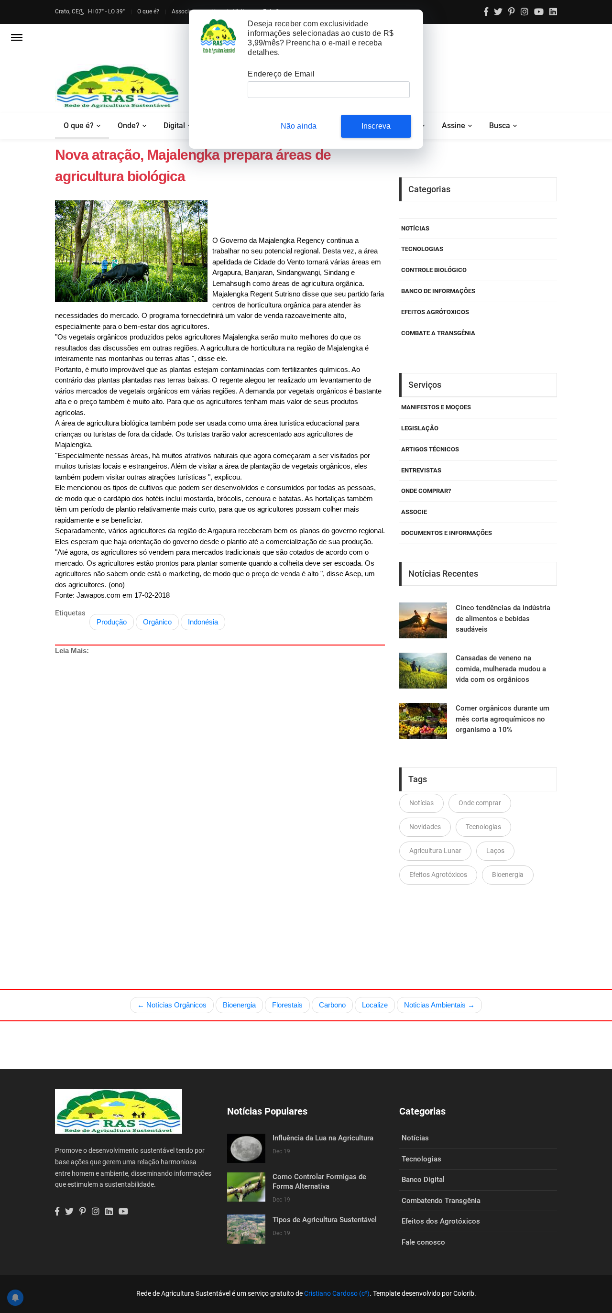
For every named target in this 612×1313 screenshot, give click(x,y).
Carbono (332, 1005)
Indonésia (203, 622)
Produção (112, 622)
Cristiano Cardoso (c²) (337, 1293)
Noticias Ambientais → (439, 1005)
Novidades (425, 827)
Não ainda (299, 126)
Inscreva (376, 126)
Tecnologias (422, 248)
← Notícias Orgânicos (172, 1005)
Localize (375, 1005)
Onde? (129, 125)
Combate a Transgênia (438, 333)
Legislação (419, 428)
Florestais (287, 1005)
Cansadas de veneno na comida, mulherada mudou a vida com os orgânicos (501, 669)
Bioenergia (508, 874)
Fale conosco (423, 1242)
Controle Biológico (434, 270)
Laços (495, 850)
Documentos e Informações (446, 532)
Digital (174, 125)
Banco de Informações (438, 291)
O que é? (148, 11)
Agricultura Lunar (435, 850)
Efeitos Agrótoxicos (435, 312)
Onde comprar (480, 803)
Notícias (415, 228)
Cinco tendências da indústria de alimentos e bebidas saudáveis (503, 618)
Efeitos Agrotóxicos (438, 874)
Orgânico (157, 622)
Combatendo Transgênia (441, 1200)
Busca (499, 125)
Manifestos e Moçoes (436, 407)
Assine (453, 125)
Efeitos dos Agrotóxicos (441, 1221)
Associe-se (185, 11)
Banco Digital (423, 1179)
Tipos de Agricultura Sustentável (325, 1219)
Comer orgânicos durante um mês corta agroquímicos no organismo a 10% (502, 719)
